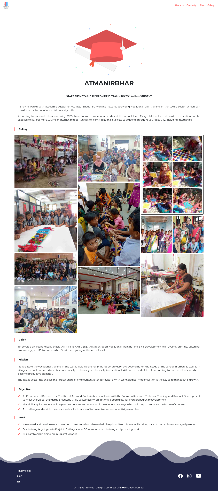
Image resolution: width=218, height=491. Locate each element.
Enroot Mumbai (135, 487)
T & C (19, 476)
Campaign (191, 5)
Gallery (210, 5)
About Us (179, 5)
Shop (202, 5)
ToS (19, 481)
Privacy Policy (24, 471)
